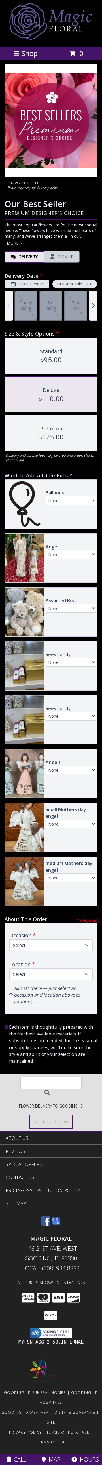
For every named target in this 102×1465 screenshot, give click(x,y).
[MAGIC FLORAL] (51, 38)
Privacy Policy (25, 1432)
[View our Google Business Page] (56, 1223)
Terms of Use (51, 1442)
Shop (29, 53)
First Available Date (74, 284)
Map (53, 1459)
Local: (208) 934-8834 (51, 1268)
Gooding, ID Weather (25, 1412)
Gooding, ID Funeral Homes (35, 1392)
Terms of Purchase (67, 1432)
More (12, 243)
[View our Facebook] (45, 1223)
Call (18, 1459)
